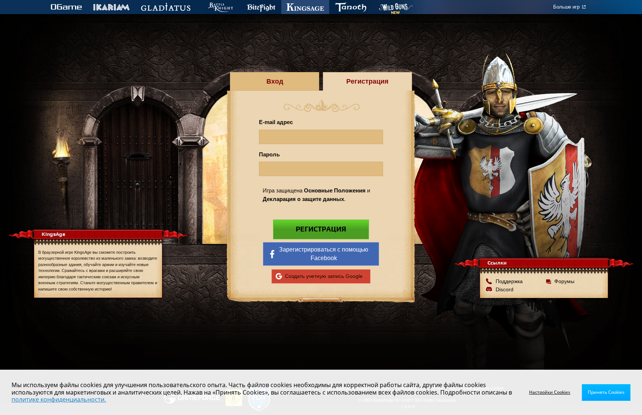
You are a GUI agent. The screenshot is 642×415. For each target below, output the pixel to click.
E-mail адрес (276, 122)
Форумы (564, 281)
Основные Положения (335, 190)
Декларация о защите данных (303, 199)
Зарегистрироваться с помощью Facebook (323, 253)
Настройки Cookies (549, 392)
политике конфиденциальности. (59, 399)
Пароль (269, 154)
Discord (504, 289)
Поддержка (509, 281)
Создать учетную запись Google (324, 276)
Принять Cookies (606, 392)
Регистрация (321, 229)
